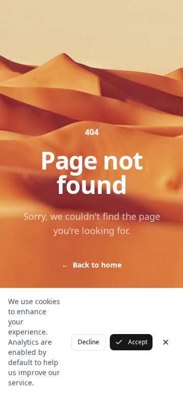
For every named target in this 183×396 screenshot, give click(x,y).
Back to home (91, 265)
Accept (137, 342)
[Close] (166, 342)
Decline (88, 342)
